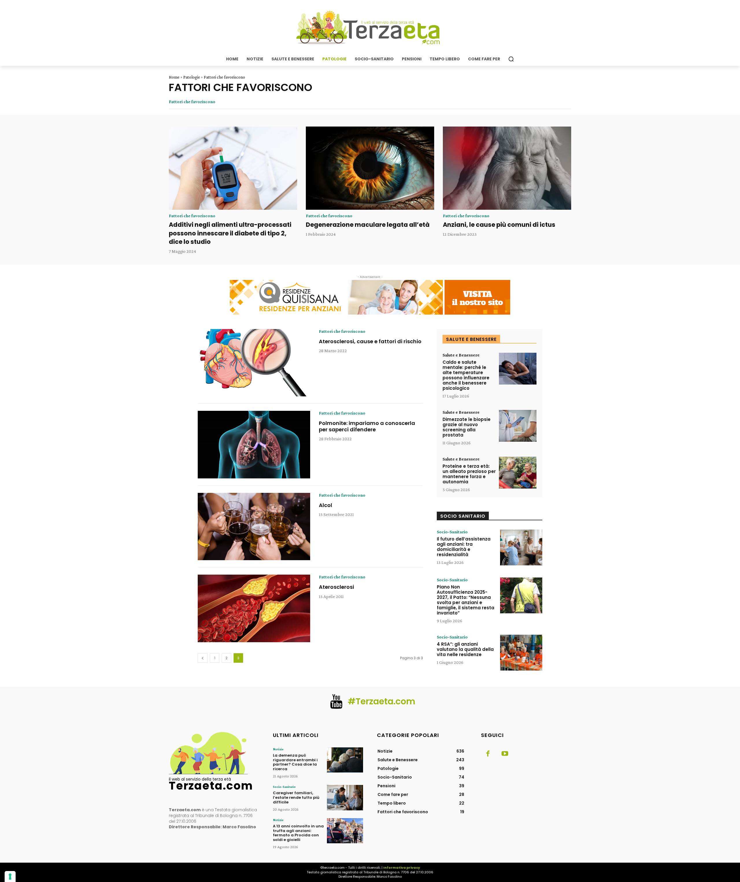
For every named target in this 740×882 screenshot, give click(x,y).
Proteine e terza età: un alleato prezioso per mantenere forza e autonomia (469, 474)
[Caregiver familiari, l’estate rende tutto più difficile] (345, 797)
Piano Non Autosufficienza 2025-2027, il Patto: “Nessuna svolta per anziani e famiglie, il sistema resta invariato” (465, 600)
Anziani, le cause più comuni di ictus (499, 224)
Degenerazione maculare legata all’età (368, 224)
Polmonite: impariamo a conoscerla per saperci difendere (367, 426)
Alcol (325, 505)
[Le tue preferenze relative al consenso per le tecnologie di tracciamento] (10, 876)
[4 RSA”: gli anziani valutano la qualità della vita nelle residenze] (521, 653)
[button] (511, 59)
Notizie (278, 749)
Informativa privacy (401, 867)
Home (174, 77)
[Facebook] (488, 754)
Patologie (191, 77)
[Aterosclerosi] (254, 608)
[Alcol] (254, 526)
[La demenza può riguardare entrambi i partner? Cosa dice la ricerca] (345, 760)
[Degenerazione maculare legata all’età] (370, 168)
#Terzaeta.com (381, 701)
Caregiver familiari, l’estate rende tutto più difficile (296, 797)
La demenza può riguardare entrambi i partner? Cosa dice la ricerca (295, 762)
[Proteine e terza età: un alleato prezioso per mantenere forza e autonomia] (517, 473)
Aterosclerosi (336, 587)
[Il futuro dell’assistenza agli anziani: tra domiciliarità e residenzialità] (521, 547)
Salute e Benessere (461, 355)
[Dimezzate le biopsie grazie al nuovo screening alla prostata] (517, 426)
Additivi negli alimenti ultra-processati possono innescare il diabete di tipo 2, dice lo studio (230, 233)
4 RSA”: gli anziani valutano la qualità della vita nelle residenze (465, 649)
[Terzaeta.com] (370, 27)
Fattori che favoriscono (192, 101)
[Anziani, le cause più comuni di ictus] (507, 168)
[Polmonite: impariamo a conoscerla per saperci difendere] (254, 444)
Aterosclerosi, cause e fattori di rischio (370, 341)
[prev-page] (203, 658)
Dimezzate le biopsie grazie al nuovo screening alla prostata (467, 427)
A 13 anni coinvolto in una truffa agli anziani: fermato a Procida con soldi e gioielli (298, 832)
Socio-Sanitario (452, 532)
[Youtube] (505, 754)
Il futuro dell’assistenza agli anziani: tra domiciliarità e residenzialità (464, 547)
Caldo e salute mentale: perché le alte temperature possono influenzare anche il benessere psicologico (466, 375)
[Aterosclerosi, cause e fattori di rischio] (254, 363)
